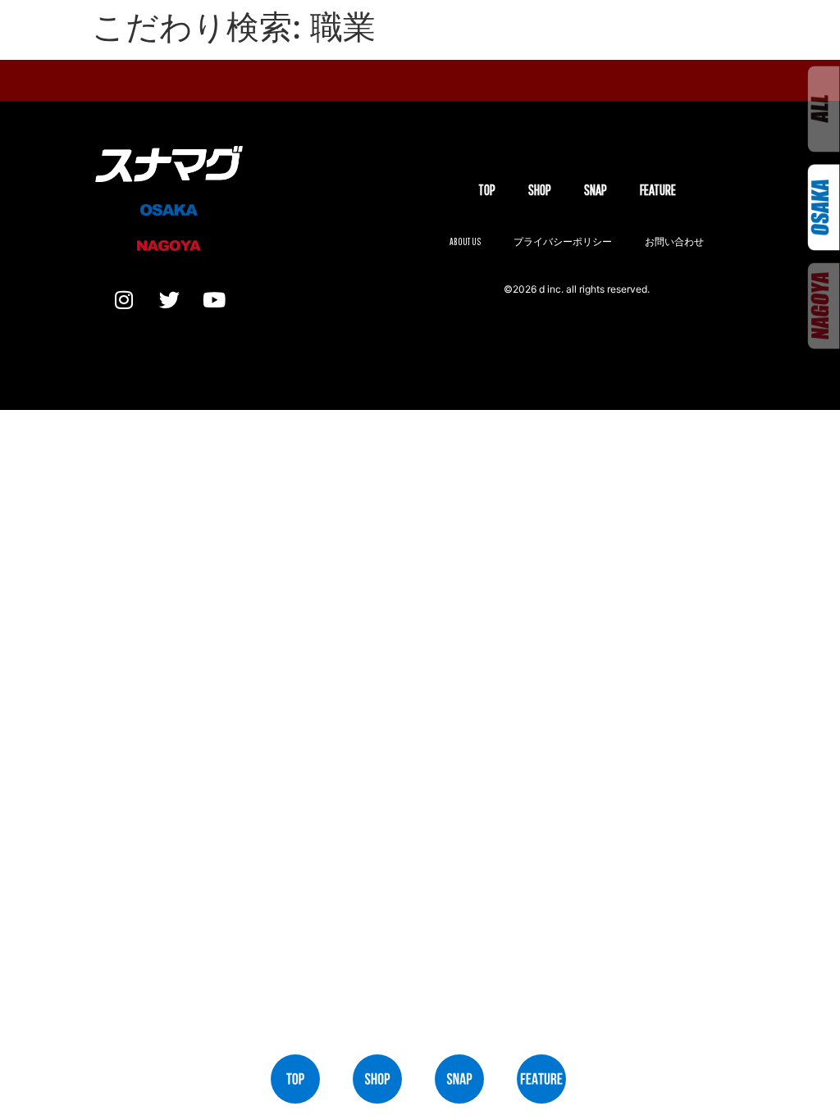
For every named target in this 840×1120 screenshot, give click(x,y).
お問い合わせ (674, 241)
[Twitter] (168, 299)
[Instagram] (123, 299)
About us (465, 241)
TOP (486, 189)
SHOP (539, 189)
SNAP (595, 189)
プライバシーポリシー (563, 241)
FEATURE (658, 189)
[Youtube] (214, 299)
